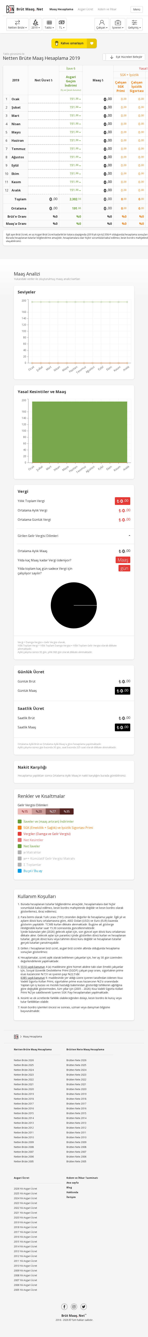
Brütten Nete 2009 (76, 1142)
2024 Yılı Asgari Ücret (25, 1198)
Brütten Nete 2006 (76, 1156)
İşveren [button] (116, 27)
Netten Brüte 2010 (24, 1137)
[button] (36, 24)
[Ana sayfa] (16, 1036)
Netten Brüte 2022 (24, 1079)
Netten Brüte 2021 (24, 1084)
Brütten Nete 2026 (76, 1060)
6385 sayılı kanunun (33, 978)
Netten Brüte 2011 (24, 1132)
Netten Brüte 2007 (24, 1151)
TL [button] (60, 27)
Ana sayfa (72, 1182)
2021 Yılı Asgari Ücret (25, 1212)
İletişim (71, 1197)
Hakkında (72, 1192)
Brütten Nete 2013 (76, 1123)
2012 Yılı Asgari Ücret (25, 1256)
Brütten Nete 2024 (76, 1070)
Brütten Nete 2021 (76, 1084)
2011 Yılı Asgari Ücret (25, 1261)
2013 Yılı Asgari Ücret (25, 1251)
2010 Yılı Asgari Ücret (25, 1265)
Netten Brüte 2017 (24, 1103)
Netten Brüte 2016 (24, 1108)
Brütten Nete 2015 (76, 1113)
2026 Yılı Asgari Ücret (25, 1188)
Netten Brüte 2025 (24, 1065)
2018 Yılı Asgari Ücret (25, 1227)
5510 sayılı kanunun (33, 967)
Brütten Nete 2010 (76, 1137)
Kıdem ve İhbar (107, 9)
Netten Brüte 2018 (24, 1098)
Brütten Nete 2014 (76, 1118)
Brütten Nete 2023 (76, 1074)
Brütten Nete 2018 (76, 1098)
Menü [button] (136, 9)
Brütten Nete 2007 (76, 1151)
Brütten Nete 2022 (76, 1079)
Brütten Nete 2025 (76, 1065)
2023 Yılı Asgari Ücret (25, 1203)
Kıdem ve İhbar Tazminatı (82, 1177)
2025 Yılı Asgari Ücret (25, 1193)
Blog (69, 1187)
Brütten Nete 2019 (76, 1094)
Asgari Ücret (85, 9)
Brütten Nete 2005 (76, 1161)
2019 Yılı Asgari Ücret (25, 1222)
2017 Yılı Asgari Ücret (25, 1232)
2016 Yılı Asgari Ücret (25, 1236)
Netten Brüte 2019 (24, 1094)
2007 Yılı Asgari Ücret (25, 1280)
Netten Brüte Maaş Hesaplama (33, 1049)
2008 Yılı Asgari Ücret (25, 1275)
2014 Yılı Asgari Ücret (25, 1246)
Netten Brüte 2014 (24, 1118)
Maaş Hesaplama (61, 9)
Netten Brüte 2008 (24, 1147)
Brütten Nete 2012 (76, 1127)
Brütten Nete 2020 (76, 1089)
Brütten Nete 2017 (76, 1103)
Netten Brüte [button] (16, 27)
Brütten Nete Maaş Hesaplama (85, 1049)
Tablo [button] (48, 27)
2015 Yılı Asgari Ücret (25, 1241)
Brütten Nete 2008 (76, 1147)
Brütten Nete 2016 (76, 1108)
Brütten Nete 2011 (76, 1132)
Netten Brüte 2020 (24, 1089)
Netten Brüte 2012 (24, 1127)
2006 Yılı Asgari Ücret (25, 1285)
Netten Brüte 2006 (24, 1156)
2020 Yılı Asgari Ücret (25, 1217)
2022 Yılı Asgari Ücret (25, 1208)
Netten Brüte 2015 (24, 1113)
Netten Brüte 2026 (24, 1060)
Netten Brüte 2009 (24, 1142)
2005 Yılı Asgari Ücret (25, 1290)
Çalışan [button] (100, 27)
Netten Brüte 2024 (24, 1070)
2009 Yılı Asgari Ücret (25, 1270)
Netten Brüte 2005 (24, 1161)
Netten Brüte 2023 (24, 1074)
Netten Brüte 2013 (24, 1123)
